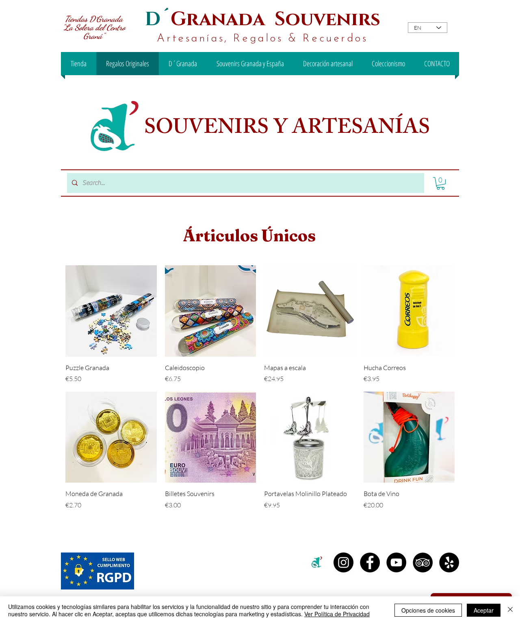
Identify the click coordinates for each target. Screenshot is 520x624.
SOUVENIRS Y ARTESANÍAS (289, 129)
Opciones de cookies (428, 610)
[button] (440, 183)
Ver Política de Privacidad (337, 614)
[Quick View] (111, 311)
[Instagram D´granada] (343, 562)
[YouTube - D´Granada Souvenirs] (396, 562)
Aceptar (484, 610)
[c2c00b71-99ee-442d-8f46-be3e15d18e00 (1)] (317, 562)
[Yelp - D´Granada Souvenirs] (449, 562)
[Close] (510, 610)
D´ (158, 19)
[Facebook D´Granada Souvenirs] (370, 562)
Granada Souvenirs (275, 19)
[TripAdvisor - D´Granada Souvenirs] (423, 562)
